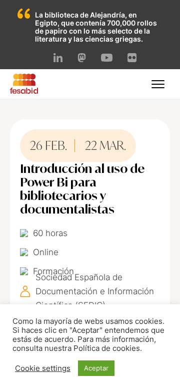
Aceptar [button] (96, 368)
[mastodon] (82, 59)
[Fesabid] (24, 91)
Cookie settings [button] (42, 368)
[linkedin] (58, 59)
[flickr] (132, 59)
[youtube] (106, 59)
